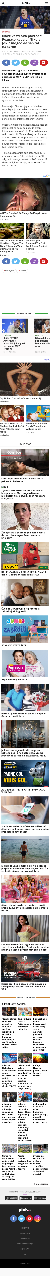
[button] (3, 330)
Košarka (6, 32)
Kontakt (25, 1228)
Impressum (25, 1238)
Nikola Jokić (9, 271)
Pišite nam (25, 1249)
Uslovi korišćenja (25, 1244)
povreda (22, 271)
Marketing (25, 1233)
